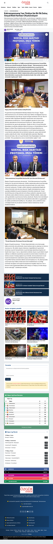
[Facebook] (21, 512)
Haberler (6, 11)
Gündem (3, 7)
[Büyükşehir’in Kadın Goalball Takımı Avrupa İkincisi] (37, 316)
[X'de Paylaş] (8, 60)
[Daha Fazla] (13, 60)
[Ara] (47, 3)
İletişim (36, 531)
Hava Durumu (31, 517)
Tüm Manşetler (32, 522)
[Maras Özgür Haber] (26, 3)
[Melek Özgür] (8, 301)
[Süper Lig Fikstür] (47, 432)
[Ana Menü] (4, 2)
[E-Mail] (13, 303)
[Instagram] (25, 512)
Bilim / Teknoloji (22, 531)
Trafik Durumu (31, 520)
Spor (19, 7)
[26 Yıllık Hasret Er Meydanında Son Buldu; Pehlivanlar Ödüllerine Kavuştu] (37, 350)
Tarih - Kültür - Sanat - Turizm (29, 7)
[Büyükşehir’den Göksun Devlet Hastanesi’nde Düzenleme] (15, 333)
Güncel (9, 7)
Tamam (5, 538)
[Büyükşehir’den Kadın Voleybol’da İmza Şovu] (15, 316)
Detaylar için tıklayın (26, 427)
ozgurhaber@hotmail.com (27, 506)
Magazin (17, 531)
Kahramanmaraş (14, 11)
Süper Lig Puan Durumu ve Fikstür (13, 522)
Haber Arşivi (31, 525)
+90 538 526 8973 (27, 503)
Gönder (8, 379)
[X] (23, 512)
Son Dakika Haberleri (11, 525)
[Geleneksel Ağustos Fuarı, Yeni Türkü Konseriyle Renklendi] (37, 333)
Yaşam (45, 530)
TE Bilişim (30, 534)
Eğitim (40, 7)
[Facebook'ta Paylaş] (5, 60)
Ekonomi (19, 530)
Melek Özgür (16, 300)
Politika (14, 7)
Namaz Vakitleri (10, 520)
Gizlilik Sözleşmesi (30, 531)
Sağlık (38, 530)
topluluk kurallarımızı (17, 383)
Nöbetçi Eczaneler (11, 517)
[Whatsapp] (30, 512)
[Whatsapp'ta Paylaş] (10, 60)
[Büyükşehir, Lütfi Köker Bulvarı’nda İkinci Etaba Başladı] (15, 350)
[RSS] (32, 512)
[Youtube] (28, 512)
